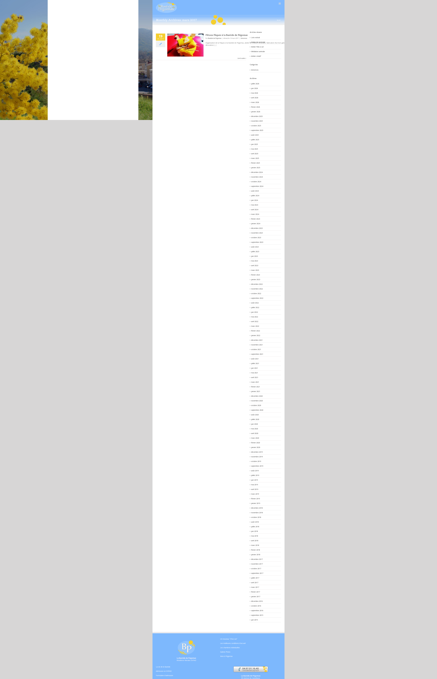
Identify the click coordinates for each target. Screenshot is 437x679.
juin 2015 (254, 620)
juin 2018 (254, 531)
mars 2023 (255, 270)
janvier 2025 (255, 167)
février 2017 (255, 592)
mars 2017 (255, 587)
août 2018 (255, 522)
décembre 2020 (257, 396)
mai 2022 (254, 317)
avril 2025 (254, 153)
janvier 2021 (255, 391)
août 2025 (255, 135)
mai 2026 (254, 93)
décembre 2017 (257, 559)
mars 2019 (255, 494)
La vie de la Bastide (163, 667)
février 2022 (255, 331)
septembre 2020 (257, 410)
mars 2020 (255, 438)
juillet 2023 (255, 251)
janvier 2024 (255, 223)
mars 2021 (255, 382)
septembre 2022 (257, 298)
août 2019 (255, 471)
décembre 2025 (257, 116)
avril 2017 (254, 582)
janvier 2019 (255, 503)
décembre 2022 (257, 284)
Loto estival (255, 37)
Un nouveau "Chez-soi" (228, 639)
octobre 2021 (256, 349)
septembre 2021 (257, 354)
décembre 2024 (257, 172)
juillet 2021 (255, 363)
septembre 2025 (257, 130)
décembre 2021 (257, 340)
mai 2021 (254, 373)
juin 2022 (254, 312)
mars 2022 (255, 326)
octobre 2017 (256, 568)
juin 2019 (254, 480)
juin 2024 (254, 200)
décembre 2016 (257, 601)
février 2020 (255, 443)
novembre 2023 (257, 233)
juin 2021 (254, 368)
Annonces (244, 38)
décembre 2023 (257, 228)
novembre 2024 (257, 177)
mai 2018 (254, 536)
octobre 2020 (256, 405)
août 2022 (255, 303)
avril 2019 (254, 489)
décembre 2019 (257, 452)
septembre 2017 (257, 573)
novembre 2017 (257, 564)
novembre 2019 (257, 457)
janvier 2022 (255, 335)
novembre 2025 (257, 121)
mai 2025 (254, 149)
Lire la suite (241, 58)
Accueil (279, 20)
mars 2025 (255, 158)
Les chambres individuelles (230, 647)
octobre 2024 (256, 181)
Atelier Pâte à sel (257, 47)
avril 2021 (254, 377)
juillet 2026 (255, 84)
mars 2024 (255, 214)
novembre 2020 (257, 401)
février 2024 (255, 219)
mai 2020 (254, 429)
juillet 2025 (255, 140)
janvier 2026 (255, 112)
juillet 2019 (255, 475)
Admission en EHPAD (164, 671)
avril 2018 (254, 540)
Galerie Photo (225, 652)
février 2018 (255, 550)
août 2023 (255, 247)
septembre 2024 (257, 186)
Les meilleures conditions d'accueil (233, 643)
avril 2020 (254, 433)
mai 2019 (254, 485)
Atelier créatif (256, 56)
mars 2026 (255, 102)
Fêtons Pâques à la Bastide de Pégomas (227, 35)
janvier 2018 (255, 554)
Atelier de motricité (258, 42)
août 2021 (255, 359)
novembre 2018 (257, 512)
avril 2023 (254, 265)
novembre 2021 (257, 345)
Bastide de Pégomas (214, 38)
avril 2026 (254, 98)
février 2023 (255, 275)
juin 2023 (254, 256)
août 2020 (255, 415)
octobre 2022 (256, 293)
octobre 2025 (256, 126)
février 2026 (255, 107)
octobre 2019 (256, 461)
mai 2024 (254, 205)
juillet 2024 (255, 195)
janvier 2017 (255, 596)
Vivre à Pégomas (226, 656)
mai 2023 (254, 261)
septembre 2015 (257, 615)
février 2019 (255, 499)
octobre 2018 (256, 517)
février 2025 (255, 163)
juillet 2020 (255, 419)
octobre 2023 (256, 237)
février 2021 (255, 387)
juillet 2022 (255, 307)
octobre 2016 (256, 606)
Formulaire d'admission (164, 675)
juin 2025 (254, 144)
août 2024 (255, 191)
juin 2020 (254, 424)
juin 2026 (254, 88)
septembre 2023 (257, 242)
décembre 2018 (257, 508)
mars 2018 (255, 545)
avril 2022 (254, 321)
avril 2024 (254, 209)
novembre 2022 (257, 289)
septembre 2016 (257, 610)
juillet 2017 (255, 578)
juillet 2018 (255, 526)
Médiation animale (258, 51)
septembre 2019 (257, 466)
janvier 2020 (255, 447)
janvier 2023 (255, 279)
